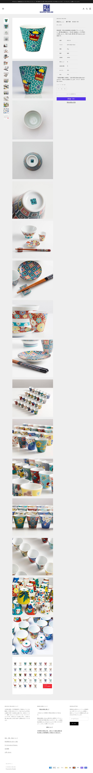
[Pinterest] (64, 84)
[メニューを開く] (3, 8)
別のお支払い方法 (71, 102)
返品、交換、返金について (11, 738)
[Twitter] (62, 84)
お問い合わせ (8, 752)
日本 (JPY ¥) (8, 763)
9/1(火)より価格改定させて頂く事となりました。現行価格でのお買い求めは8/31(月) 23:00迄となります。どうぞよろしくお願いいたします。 (46, 1)
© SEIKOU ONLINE (11, 766)
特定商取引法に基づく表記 (11, 741)
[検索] (87, 8)
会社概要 (7, 749)
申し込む (74, 723)
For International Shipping (11, 745)
